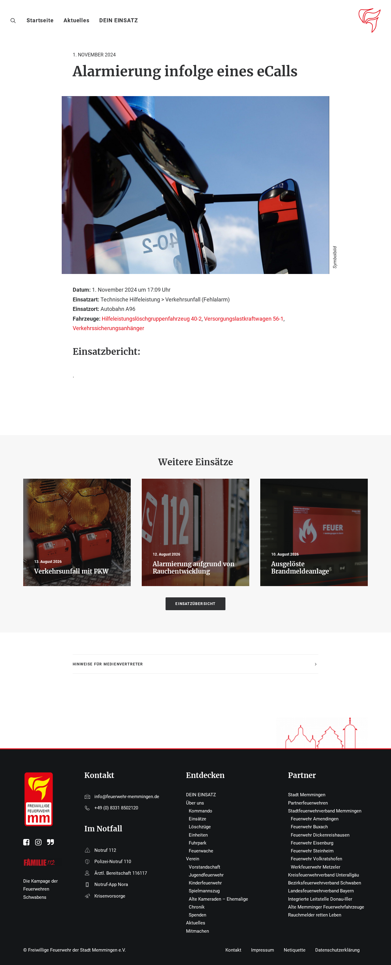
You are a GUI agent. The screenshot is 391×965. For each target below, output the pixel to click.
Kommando (200, 811)
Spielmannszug (204, 891)
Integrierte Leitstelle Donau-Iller (320, 899)
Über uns (195, 803)
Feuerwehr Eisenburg (312, 843)
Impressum (262, 950)
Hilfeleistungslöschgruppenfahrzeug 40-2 (152, 318)
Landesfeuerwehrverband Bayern (321, 891)
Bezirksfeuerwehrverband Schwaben (324, 883)
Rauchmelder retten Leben (314, 915)
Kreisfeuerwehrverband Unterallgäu (323, 875)
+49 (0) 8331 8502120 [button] (116, 808)
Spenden (197, 915)
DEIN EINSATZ (118, 20)
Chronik (197, 907)
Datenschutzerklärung (337, 950)
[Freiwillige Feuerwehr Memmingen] (370, 20)
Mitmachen (197, 931)
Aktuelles (77, 20)
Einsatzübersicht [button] (195, 604)
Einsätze (197, 819)
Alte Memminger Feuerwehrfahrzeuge (326, 907)
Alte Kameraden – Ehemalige (218, 899)
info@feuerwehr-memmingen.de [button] (126, 796)
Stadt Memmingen (306, 795)
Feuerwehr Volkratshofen (316, 859)
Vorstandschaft (204, 867)
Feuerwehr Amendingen (314, 819)
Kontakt (233, 950)
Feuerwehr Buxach (309, 827)
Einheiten (198, 835)
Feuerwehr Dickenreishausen (320, 835)
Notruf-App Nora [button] (111, 884)
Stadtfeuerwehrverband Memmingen (324, 811)
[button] (14, 20)
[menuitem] (42, 20)
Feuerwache (201, 851)
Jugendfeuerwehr (206, 875)
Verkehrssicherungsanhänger (108, 328)
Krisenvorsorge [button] (109, 896)
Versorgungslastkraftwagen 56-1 (243, 318)
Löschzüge (200, 827)
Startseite (40, 20)
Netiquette (294, 950)
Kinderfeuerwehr (205, 883)
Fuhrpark (197, 843)
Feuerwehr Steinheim (312, 851)
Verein (192, 859)
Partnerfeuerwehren (308, 803)
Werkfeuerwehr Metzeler (315, 867)
